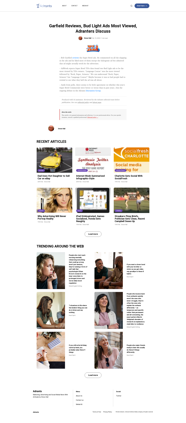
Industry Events (82, 170)
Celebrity (118, 210)
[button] (93, 234)
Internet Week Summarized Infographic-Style (90, 177)
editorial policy (83, 102)
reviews (75, 57)
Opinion (41, 210)
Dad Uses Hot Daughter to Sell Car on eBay (54, 177)
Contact (74, 5)
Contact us (80, 400)
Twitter (118, 396)
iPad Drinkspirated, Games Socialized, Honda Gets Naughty (90, 219)
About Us (79, 396)
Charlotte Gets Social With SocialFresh (129, 177)
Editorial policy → (92, 117)
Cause (79, 210)
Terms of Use (97, 412)
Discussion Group (93, 90)
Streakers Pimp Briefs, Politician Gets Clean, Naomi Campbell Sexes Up (130, 219)
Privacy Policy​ (107, 412)
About (64, 5)
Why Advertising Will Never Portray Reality (52, 217)
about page (97, 102)
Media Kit (85, 5)
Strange (41, 170)
